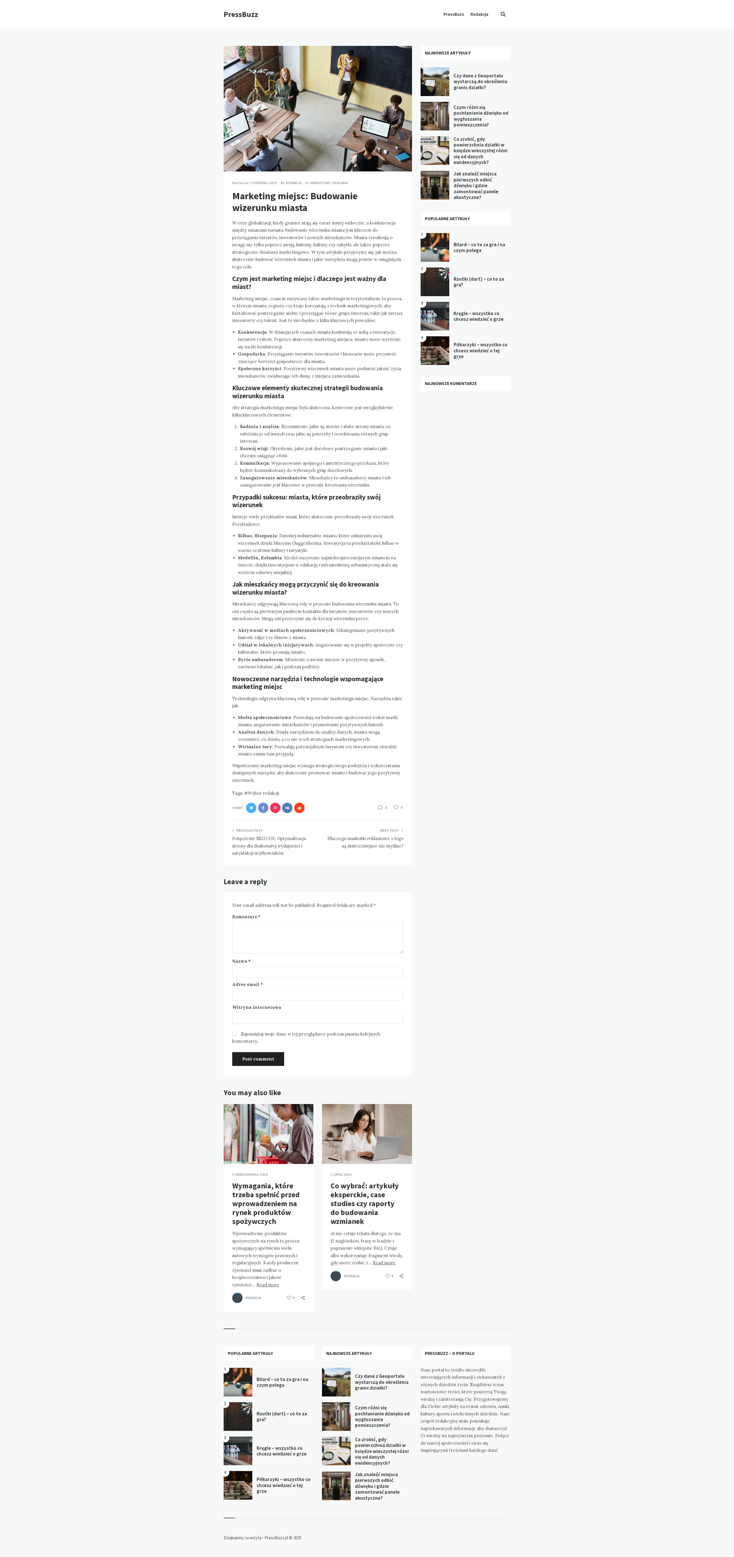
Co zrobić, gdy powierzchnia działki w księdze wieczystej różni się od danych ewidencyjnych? (480, 151)
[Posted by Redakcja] (237, 1298)
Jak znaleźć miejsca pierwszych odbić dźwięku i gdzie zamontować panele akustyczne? (476, 185)
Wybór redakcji (263, 793)
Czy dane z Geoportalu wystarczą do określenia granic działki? (480, 82)
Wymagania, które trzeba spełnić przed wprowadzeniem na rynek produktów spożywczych (266, 1203)
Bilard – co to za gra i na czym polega (479, 247)
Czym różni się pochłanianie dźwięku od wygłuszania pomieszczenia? (481, 116)
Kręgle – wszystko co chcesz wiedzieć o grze (478, 316)
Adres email (247, 984)
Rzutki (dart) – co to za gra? (479, 282)
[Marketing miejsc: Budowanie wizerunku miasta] (232, 155)
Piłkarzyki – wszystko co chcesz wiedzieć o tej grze (480, 350)
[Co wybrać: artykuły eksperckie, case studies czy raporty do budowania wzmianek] (330, 1149)
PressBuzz (241, 14)
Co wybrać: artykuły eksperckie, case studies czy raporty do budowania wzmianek (365, 1203)
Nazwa (241, 961)
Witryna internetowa (256, 1007)
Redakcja (479, 14)
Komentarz (246, 916)
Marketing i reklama (329, 183)
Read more (268, 1285)
